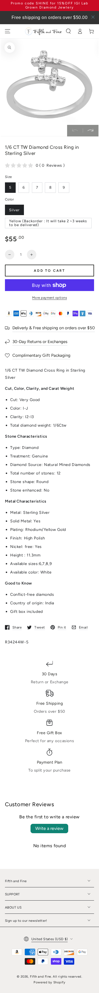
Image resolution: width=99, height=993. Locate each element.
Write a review (49, 828)
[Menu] (7, 31)
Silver (14, 210)
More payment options (49, 298)
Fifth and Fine (40, 976)
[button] (68, 31)
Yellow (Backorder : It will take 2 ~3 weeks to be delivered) (48, 223)
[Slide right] (90, 130)
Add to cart (49, 270)
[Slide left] (75, 130)
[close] (93, 17)
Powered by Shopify (49, 982)
